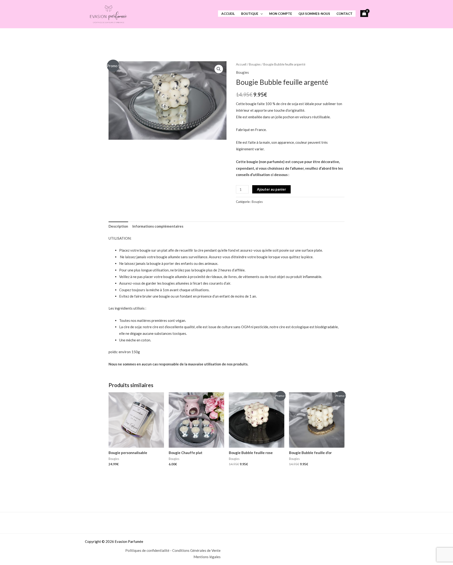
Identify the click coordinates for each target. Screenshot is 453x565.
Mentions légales (207, 557)
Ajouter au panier (271, 189)
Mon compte (280, 14)
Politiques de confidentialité (147, 550)
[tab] (118, 226)
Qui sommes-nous (314, 14)
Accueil (228, 14)
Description (118, 226)
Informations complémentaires (157, 226)
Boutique (249, 14)
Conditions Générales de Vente (196, 550)
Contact (344, 14)
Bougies (255, 64)
